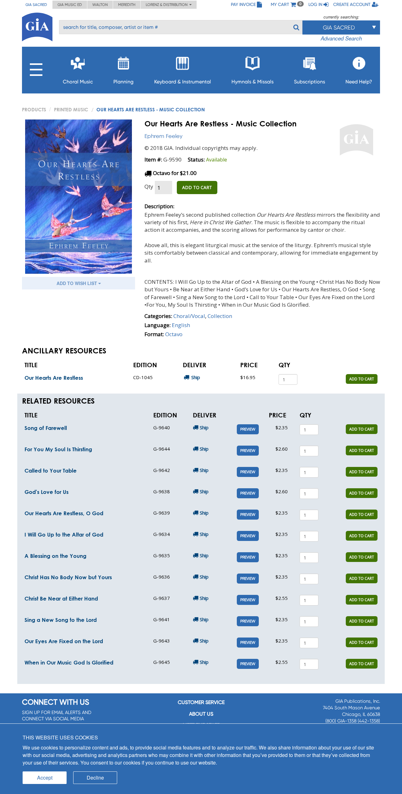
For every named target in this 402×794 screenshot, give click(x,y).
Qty (148, 186)
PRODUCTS (34, 109)
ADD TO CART (197, 187)
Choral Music (78, 82)
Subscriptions (309, 82)
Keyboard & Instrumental (182, 82)
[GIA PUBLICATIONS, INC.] (37, 26)
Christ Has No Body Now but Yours (68, 577)
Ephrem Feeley (163, 136)
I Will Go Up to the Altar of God (63, 534)
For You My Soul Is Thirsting (58, 449)
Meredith (126, 5)
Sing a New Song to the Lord (60, 620)
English (181, 325)
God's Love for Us (46, 492)
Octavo (173, 334)
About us (201, 714)
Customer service (201, 702)
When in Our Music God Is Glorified (68, 662)
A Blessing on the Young (55, 556)
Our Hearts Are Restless (53, 378)
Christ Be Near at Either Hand (61, 598)
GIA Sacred (36, 5)
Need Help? (358, 82)
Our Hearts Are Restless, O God (63, 513)
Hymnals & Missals (252, 82)
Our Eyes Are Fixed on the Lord (63, 641)
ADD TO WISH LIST (77, 283)
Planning (123, 82)
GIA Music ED (69, 5)
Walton (100, 5)
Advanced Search (341, 38)
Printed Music (71, 109)
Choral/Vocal (189, 316)
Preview (247, 429)
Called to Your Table (50, 471)
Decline (95, 777)
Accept (44, 777)
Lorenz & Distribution (167, 5)
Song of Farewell (45, 428)
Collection (220, 316)
